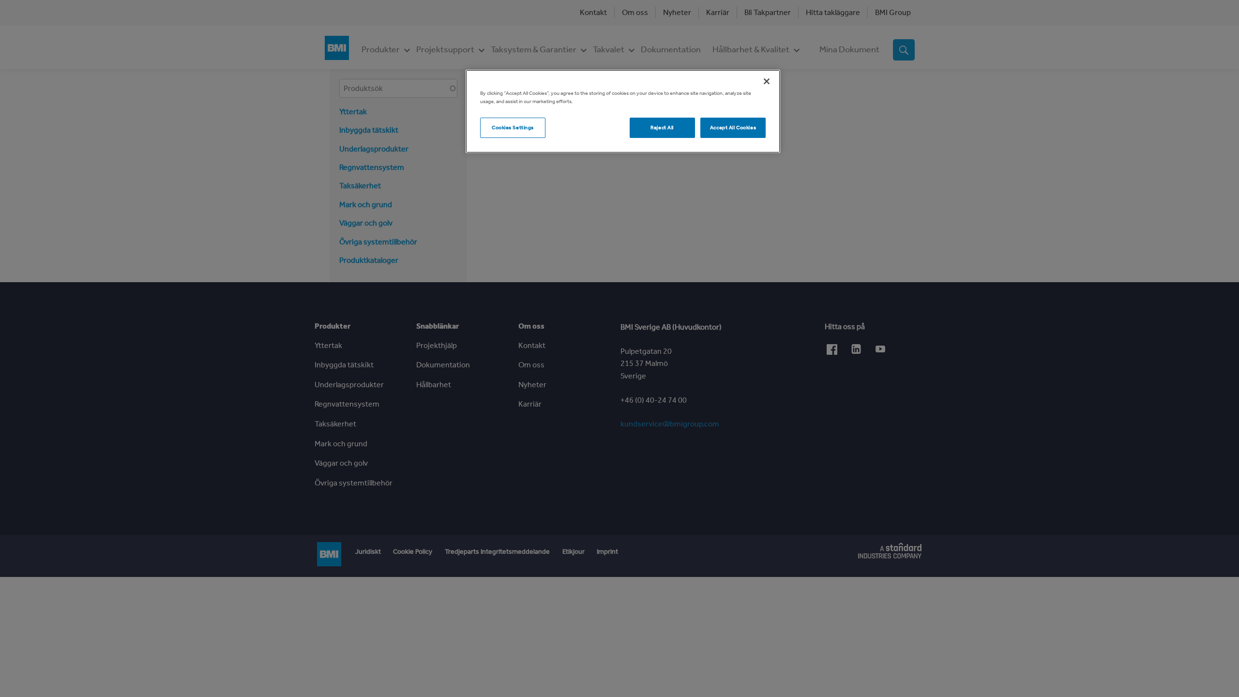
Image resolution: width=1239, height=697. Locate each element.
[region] (623, 111)
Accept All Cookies (733, 127)
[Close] (766, 81)
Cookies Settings (513, 127)
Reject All (662, 127)
